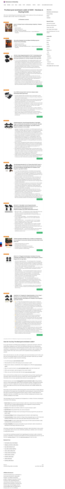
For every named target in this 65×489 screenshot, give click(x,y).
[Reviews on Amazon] (8, 49)
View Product (39, 34)
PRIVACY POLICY (50, 63)
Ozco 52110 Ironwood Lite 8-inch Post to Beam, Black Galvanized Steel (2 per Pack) (26, 92)
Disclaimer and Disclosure (52, 11)
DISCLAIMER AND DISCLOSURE (47, 4)
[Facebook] (1, 243)
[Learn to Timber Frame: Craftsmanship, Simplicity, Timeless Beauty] (9, 28)
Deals (16, 4)
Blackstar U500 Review (51, 25)
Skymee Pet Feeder (51, 23)
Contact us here (11, 437)
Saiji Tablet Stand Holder (52, 29)
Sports (48, 54)
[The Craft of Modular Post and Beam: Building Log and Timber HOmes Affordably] (9, 44)
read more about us (24, 437)
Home (5, 4)
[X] (1, 244)
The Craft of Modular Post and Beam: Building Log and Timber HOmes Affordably (26, 41)
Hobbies (49, 56)
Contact (48, 17)
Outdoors (49, 58)
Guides (20, 4)
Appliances (49, 50)
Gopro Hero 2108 (50, 27)
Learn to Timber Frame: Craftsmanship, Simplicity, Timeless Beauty (28, 25)
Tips (48, 52)
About (48, 15)
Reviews (8, 4)
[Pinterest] (1, 246)
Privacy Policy (50, 13)
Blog (13, 4)
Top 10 (24, 4)
